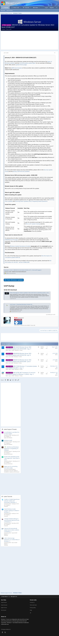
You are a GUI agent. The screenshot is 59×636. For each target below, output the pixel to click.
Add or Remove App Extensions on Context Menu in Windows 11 (11, 539)
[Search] (56, 7)
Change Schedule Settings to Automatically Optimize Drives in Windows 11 (11, 520)
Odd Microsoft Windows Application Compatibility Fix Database (11, 448)
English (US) (14, 596)
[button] (20, 7)
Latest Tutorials (8, 496)
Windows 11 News (18, 350)
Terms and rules (33, 605)
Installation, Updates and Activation (11, 472)
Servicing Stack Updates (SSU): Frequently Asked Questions (31, 201)
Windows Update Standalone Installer (20, 246)
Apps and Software (8, 437)
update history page (21, 64)
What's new (16, 7)
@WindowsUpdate (17, 68)
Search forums (9, 10)
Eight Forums (4, 607)
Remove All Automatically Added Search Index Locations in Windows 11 (11, 530)
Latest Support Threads (10, 429)
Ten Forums (3, 610)
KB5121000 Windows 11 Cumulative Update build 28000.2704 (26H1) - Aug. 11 (21, 367)
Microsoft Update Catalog (33, 224)
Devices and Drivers (8, 454)
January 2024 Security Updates (21, 171)
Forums (6, 7)
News (36, 7)
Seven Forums (4, 605)
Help (31, 610)
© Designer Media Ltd (5, 629)
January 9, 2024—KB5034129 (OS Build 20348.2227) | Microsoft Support (23, 270)
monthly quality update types (27, 63)
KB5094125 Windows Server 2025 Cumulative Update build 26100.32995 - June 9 (18, 360)
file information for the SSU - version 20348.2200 (28, 261)
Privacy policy (33, 607)
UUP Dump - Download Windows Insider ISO (21, 304)
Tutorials (27, 7)
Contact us (32, 602)
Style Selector (5, 596)
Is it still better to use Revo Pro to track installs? (11, 432)
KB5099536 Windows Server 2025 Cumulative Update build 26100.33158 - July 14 (18, 354)
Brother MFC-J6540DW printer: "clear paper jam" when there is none (12, 458)
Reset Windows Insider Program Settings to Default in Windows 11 (11, 510)
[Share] (55, 53)
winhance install (8, 440)
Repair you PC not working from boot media (10, 467)
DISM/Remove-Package (11, 240)
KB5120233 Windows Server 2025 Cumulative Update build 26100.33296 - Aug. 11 (18, 348)
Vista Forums (4, 602)
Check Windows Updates (14, 280)
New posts (3, 10)
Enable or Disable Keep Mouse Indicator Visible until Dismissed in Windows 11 (11, 501)
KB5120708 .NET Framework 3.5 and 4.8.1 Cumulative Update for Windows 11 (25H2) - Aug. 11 (21, 373)
